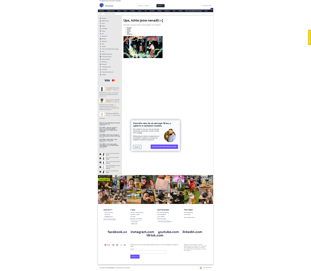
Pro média (132, 216)
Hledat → (160, 5)
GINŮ (128, 32)
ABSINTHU (129, 34)
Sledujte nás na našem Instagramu (157, 189)
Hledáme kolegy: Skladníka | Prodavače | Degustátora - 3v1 (110, 123)
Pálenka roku (134, 223)
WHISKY (129, 31)
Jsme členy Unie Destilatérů (164, 221)
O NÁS (132, 210)
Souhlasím (164, 147)
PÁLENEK (129, 28)
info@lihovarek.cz (108, 216)
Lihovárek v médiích (135, 214)
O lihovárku (112, 0)
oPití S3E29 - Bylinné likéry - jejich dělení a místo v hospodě (108, 140)
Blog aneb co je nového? (136, 218)
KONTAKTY (108, 210)
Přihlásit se (135, 256)
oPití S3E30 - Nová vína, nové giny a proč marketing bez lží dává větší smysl (110, 135)
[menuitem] (102, 11)
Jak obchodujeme (161, 214)
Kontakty (118, 0)
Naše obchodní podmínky (110, 219)
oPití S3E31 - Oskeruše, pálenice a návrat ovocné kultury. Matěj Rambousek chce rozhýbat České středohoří (108, 129)
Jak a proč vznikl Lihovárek (136, 212)
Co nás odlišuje (160, 216)
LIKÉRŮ (128, 29)
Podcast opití (134, 221)
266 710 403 (107, 214)
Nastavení (137, 147)
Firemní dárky (187, 214)
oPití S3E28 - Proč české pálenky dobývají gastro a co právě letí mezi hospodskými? (109, 145)
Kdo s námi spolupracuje (163, 212)
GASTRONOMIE (163, 210)
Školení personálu (161, 218)
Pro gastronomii (104, 0)
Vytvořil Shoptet (207, 267)
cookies (139, 133)
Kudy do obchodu (108, 212)
